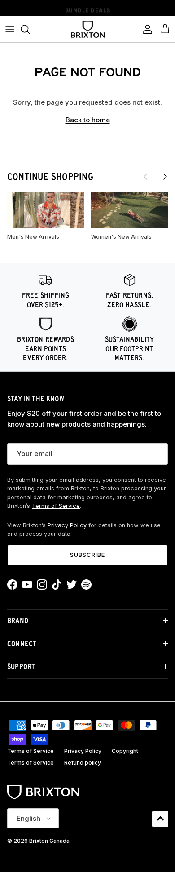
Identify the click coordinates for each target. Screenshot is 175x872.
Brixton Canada (49, 840)
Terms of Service (56, 506)
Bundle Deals (87, 8)
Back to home (88, 120)
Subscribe (87, 554)
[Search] (29, 29)
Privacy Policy (67, 525)
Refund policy (82, 762)
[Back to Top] (160, 819)
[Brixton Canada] (88, 29)
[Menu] (10, 29)
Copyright (125, 750)
